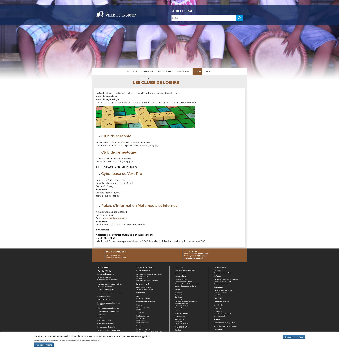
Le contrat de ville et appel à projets (109, 330)
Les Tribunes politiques (105, 286)
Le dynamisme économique (185, 271)
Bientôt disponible (103, 299)
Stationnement (180, 317)
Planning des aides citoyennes (108, 308)
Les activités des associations (185, 286)
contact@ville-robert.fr (193, 258)
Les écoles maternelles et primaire (226, 279)
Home (135, 79)
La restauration (141, 318)
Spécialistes (179, 308)
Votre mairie (147, 72)
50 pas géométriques (143, 298)
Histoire (139, 305)
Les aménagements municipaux (225, 326)
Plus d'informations (44, 345)
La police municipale (143, 329)
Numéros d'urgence (182, 323)
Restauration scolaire (221, 284)
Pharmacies (179, 295)
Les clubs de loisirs (145, 79)
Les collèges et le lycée (222, 295)
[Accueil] (116, 14)
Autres (177, 310)
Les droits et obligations (183, 282)
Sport (209, 72)
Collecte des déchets (143, 287)
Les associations (181, 279)
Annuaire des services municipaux (109, 293)
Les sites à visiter (142, 323)
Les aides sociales (142, 276)
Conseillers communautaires (107, 280)
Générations (183, 72)
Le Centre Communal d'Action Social (149, 274)
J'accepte (289, 337)
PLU (137, 296)
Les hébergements (143, 316)
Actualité (132, 72)
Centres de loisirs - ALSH (222, 282)
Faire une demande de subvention (187, 284)
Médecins (178, 293)
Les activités (140, 320)
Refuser (300, 337)
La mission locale (220, 293)
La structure (218, 312)
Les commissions (103, 282)
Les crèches (218, 271)
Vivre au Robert (165, 72)
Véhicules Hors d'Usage (144, 289)
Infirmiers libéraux (181, 306)
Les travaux (101, 315)
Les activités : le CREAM (222, 314)
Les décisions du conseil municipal (109, 284)
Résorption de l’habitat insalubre (147, 281)
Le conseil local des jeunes (223, 290)
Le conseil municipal (104, 277)
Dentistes (178, 297)
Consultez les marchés (105, 324)
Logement (140, 278)
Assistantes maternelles (222, 273)
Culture (197, 72)
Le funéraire (179, 321)
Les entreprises (180, 273)
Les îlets (139, 309)
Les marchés (179, 319)
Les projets (101, 317)
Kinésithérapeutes (181, 304)
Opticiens (178, 299)
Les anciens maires (143, 307)
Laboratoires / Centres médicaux (186, 301)
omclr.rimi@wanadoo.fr (115, 218)
